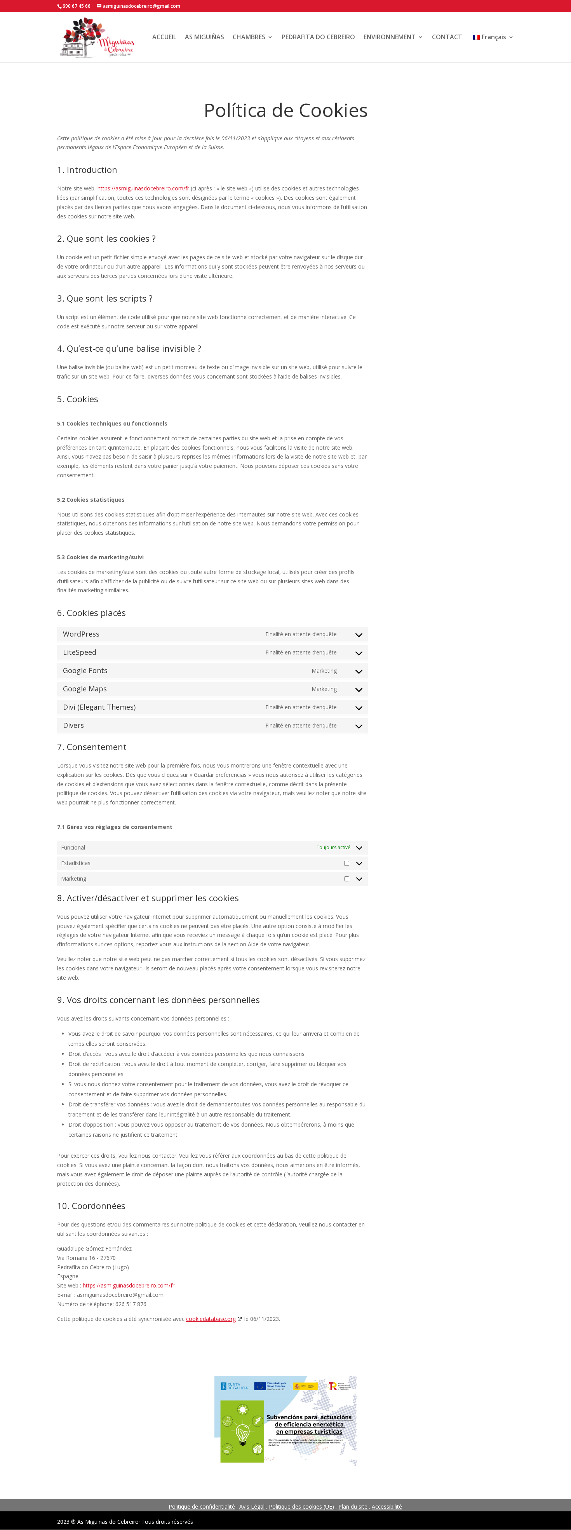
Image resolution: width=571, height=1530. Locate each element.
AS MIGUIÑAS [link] (204, 37)
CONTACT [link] (447, 37)
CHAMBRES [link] (249, 37)
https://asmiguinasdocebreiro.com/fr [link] (143, 188)
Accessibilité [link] (387, 1506)
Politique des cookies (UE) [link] (301, 1506)
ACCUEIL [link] (164, 37)
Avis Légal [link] (252, 1506)
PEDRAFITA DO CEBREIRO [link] (318, 37)
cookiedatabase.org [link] (211, 1318)
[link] (97, 36)
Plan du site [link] (352, 1506)
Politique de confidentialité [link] (202, 1506)
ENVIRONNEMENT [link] (390, 37)
